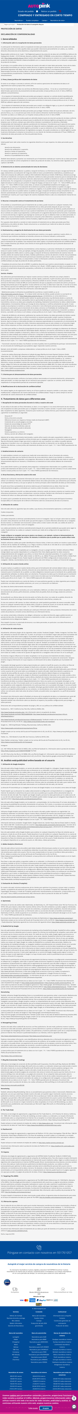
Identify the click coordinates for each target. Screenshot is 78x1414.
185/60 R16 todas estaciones (62, 1384)
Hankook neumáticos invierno (62, 1349)
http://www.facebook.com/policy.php (12, 712)
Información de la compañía (62, 1316)
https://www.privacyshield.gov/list (66, 920)
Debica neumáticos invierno (62, 1354)
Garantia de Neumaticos (16, 1326)
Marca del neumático (39, 1316)
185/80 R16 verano (16, 1379)
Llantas (44, 20)
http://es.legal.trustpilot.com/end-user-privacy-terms (18, 897)
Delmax (16, 1347)
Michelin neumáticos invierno (62, 1352)
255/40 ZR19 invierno (39, 1379)
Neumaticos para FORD (39, 1352)
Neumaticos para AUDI (39, 1337)
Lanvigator (16, 1337)
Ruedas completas (32, 20)
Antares (15, 1357)
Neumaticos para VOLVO (39, 1357)
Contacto (62, 1318)
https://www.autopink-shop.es (14, 58)
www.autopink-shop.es (16, 294)
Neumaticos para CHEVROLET (39, 1349)
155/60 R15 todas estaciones (62, 1381)
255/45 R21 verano (16, 1381)
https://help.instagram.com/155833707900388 (15, 751)
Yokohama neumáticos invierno (62, 1362)
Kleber (16, 1339)
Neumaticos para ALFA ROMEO (39, 1347)
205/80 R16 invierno (39, 1389)
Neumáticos (18, 20)
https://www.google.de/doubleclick (32, 983)
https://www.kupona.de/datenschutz (54, 1172)
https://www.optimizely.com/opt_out (63, 922)
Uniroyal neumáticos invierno (62, 1359)
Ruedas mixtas (39, 1318)
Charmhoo (16, 1359)
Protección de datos (62, 1326)
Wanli (16, 1344)
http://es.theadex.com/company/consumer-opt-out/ (55, 1197)
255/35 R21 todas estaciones (62, 1386)
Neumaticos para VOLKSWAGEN (39, 1354)
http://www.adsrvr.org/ (46, 1123)
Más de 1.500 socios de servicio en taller (39, 1293)
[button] (74, 1398)
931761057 (64, 1252)
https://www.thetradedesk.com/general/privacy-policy (44, 1125)
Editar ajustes (33, 1408)
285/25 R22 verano (16, 1376)
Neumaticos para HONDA (39, 1362)
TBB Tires (16, 1349)
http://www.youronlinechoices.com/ (40, 1036)
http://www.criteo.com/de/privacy (11, 1056)
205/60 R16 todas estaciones (62, 1379)
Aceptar (46, 1408)
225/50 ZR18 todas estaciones (62, 1389)
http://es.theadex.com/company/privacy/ (18, 1192)
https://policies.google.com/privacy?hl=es (58, 983)
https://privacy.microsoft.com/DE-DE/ (12, 1085)
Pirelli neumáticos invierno (62, 1357)
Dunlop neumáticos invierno (62, 1342)
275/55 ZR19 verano (16, 1389)
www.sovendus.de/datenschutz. (17, 1231)
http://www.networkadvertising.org (55, 987)
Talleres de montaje (16, 1316)
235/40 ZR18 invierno (39, 1386)
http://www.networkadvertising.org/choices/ (15, 1036)
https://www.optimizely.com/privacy (61, 918)
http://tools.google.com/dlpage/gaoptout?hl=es (27, 799)
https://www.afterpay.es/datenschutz (13, 370)
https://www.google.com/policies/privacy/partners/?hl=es (19, 728)
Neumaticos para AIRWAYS (39, 1359)
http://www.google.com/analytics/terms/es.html (50, 825)
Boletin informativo (16, 1323)
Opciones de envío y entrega (16, 1318)
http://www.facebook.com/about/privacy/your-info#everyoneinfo (21, 719)
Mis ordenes (16, 1321)
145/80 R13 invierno (39, 1381)
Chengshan (16, 1342)
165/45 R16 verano (16, 1384)
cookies (13, 1395)
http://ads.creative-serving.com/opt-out (51, 1143)
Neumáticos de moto (57, 20)
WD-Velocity (16, 1354)
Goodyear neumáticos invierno (62, 1339)
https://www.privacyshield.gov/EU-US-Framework (39, 721)
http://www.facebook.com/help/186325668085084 (16, 714)
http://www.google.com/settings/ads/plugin (15, 975)
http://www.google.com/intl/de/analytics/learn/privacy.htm (33, 827)
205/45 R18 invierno (39, 1376)
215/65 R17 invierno (39, 1384)
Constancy (16, 1352)
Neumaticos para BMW (39, 1339)
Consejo (38, 1321)
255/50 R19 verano (16, 1386)
